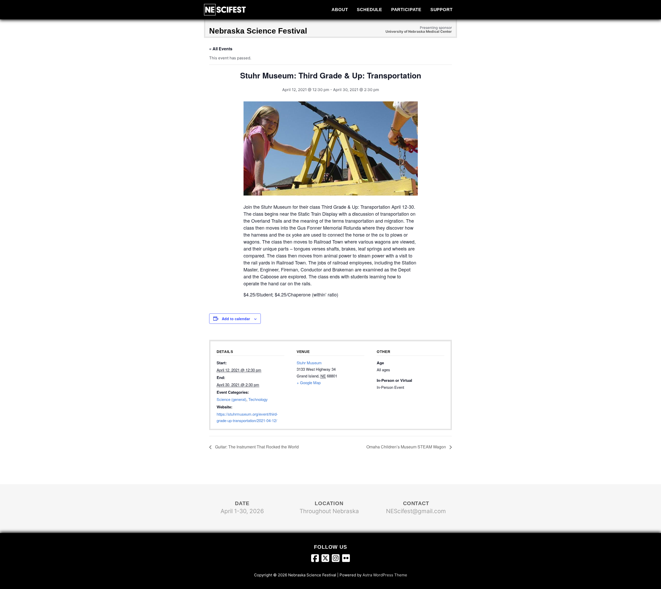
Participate (406, 9)
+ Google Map (309, 382)
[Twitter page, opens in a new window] (326, 559)
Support (441, 9)
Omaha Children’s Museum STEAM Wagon (406, 447)
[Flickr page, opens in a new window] (346, 559)
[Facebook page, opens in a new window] (316, 559)
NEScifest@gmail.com (416, 510)
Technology (258, 399)
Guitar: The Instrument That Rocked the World (256, 447)
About (340, 9)
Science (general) (231, 399)
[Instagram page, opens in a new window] (337, 559)
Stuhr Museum (309, 362)
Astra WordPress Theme (385, 574)
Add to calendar (236, 318)
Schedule (369, 9)
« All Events (220, 49)
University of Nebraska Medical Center (418, 31)
